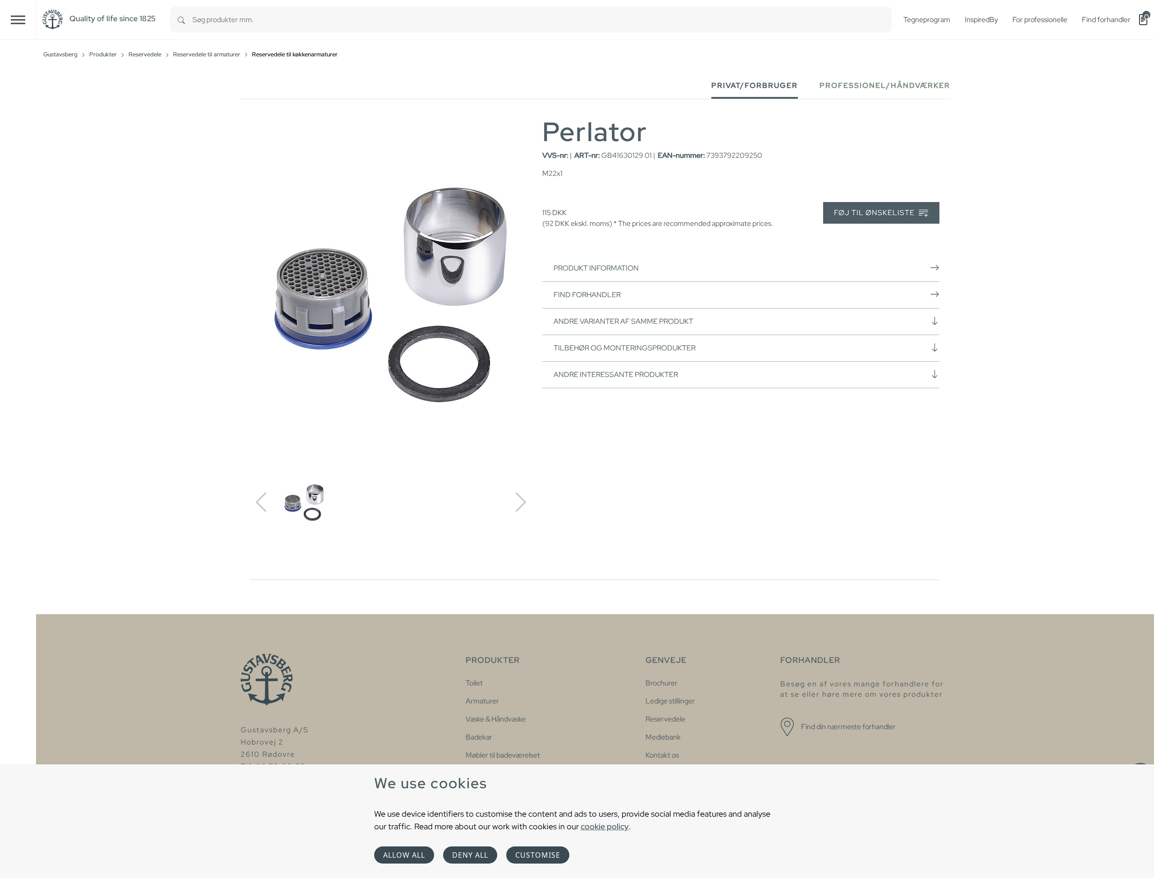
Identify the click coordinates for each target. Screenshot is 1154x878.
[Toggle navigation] (18, 19)
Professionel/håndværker (885, 85)
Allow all (404, 855)
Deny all (470, 855)
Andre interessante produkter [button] (616, 374)
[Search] (181, 19)
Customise (537, 855)
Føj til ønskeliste (875, 212)
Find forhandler (587, 294)
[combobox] (542, 19)
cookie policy (605, 826)
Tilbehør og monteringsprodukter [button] (625, 348)
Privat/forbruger (754, 85)
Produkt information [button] (596, 268)
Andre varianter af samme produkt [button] (623, 321)
